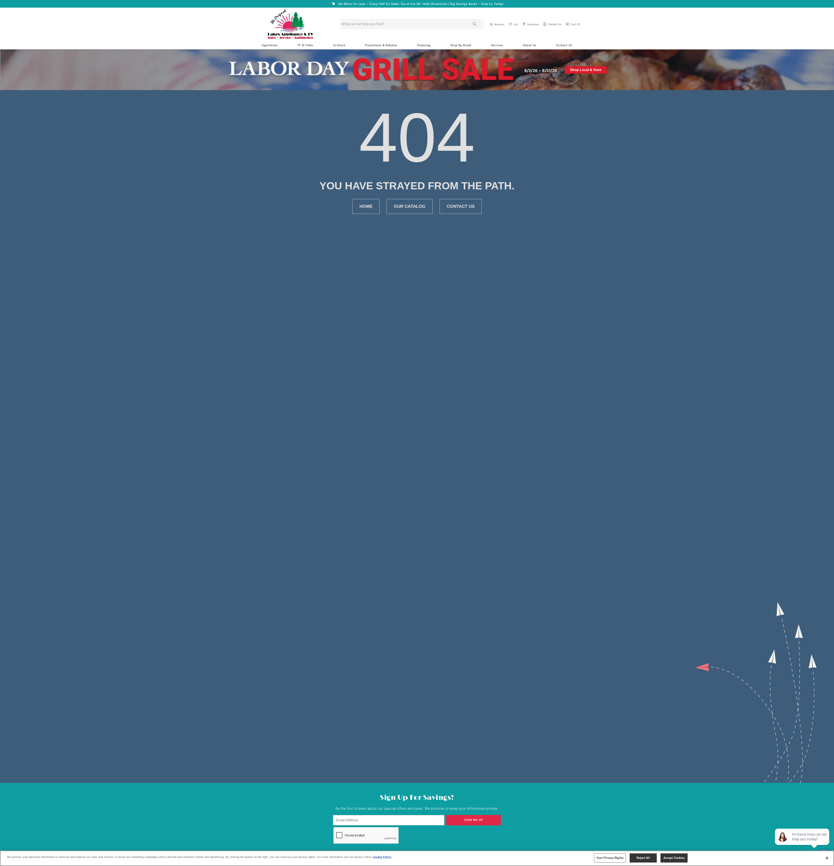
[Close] (827, 858)
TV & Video (305, 45)
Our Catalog (409, 206)
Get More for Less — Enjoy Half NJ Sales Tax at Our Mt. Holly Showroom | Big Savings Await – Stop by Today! (420, 4)
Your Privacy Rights (610, 857)
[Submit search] (475, 24)
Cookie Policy (382, 857)
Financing (423, 45)
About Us (529, 45)
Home (365, 206)
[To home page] (290, 24)
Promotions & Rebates (381, 45)
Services (497, 45)
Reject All (643, 857)
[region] (417, 858)
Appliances (270, 45)
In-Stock (339, 45)
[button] (491, 24)
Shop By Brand (460, 45)
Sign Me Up (473, 820)
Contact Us (564, 45)
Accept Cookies (674, 857)
